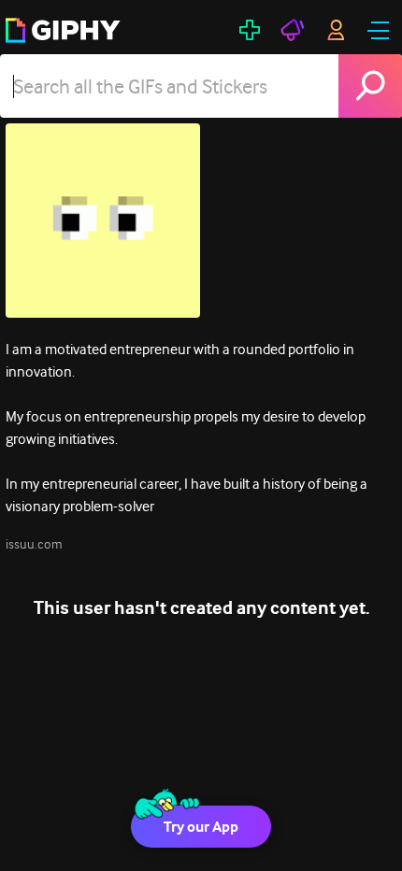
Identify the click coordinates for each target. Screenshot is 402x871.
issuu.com (34, 543)
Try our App (201, 826)
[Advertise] (292, 30)
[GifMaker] (249, 30)
